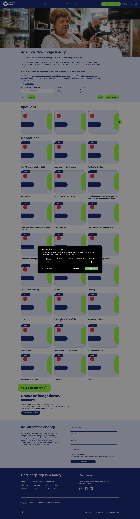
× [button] (99, 247)
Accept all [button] (91, 268)
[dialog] (70, 259)
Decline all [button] (76, 268)
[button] (47, 268)
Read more (71, 254)
